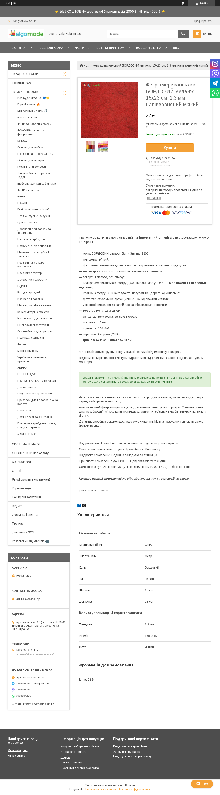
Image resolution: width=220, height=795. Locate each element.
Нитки (21, 196)
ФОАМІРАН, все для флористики (31, 132)
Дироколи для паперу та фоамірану (34, 230)
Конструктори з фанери (33, 312)
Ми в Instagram (18, 750)
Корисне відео (22, 488)
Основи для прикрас (31, 160)
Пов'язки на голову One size (36, 153)
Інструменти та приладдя (34, 245)
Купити (170, 148)
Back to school (27, 117)
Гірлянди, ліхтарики (30, 337)
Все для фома (51, 47)
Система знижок (71, 762)
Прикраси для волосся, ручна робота (37, 401)
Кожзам (22, 140)
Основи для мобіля (30, 147)
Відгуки (17, 506)
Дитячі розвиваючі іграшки (35, 417)
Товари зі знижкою (25, 74)
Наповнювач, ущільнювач (34, 318)
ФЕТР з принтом (28, 190)
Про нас (17, 523)
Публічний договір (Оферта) (80, 767)
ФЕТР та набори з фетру (34, 124)
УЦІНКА (22, 367)
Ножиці (22, 203)
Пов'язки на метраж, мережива (30, 264)
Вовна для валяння (30, 298)
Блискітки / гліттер (29, 273)
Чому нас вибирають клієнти (80, 746)
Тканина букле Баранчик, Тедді (34, 175)
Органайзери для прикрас (35, 331)
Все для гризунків (29, 292)
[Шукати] (183, 34)
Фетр (79, 47)
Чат (205, 784)
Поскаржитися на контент (100, 789)
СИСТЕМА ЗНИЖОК (26, 444)
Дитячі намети (26, 387)
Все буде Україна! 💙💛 (33, 98)
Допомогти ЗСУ (23, 532)
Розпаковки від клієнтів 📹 (30, 541)
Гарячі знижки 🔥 (28, 104)
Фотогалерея (21, 462)
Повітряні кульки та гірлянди (36, 380)
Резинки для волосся (31, 166)
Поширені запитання (26, 497)
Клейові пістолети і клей (33, 209)
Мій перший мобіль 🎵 (32, 110)
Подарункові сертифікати (34, 393)
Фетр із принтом (110, 47)
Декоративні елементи (32, 279)
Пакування (24, 410)
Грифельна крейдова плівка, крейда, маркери (36, 425)
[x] (84, 506)
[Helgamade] (26, 36)
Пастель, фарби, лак (31, 239)
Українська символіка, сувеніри (32, 359)
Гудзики (22, 286)
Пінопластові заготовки (33, 324)
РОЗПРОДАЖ (26, 374)
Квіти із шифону (27, 350)
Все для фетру (148, 47)
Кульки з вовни (27, 222)
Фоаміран (20, 47)
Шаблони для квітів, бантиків (36, 183)
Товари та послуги (25, 91)
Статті (16, 470)
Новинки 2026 (22, 83)
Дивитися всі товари (93, 490)
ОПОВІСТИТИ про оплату (30, 453)
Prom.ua (130, 785)
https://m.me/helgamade (31, 677)
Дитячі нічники (26, 433)
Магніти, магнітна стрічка (34, 305)
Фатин (21, 344)
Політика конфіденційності (134, 789)
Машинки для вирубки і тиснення (33, 254)
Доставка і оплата (25, 514)
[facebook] (79, 506)
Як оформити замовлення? (31, 479)
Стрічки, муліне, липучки (33, 216)
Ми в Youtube (16, 755)
